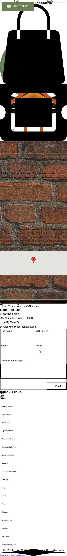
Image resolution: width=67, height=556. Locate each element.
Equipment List (7, 431)
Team (4, 504)
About (4, 496)
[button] (33, 44)
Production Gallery (8, 439)
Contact (4, 512)
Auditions (5, 479)
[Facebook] (33, 392)
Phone (38, 345)
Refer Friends (7, 520)
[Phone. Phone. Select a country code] (40, 352)
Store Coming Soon (9, 544)
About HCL (6, 463)
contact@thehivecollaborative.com (18, 326)
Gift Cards (5, 536)
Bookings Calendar (9, 447)
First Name (6, 331)
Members (5, 528)
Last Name (41, 331)
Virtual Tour (6, 423)
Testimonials (6, 414)
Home (4, 398)
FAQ (3, 488)
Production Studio (9, 313)
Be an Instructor (8, 455)
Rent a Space (7, 406)
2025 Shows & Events (10, 471)
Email (4, 345)
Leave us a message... (12, 360)
